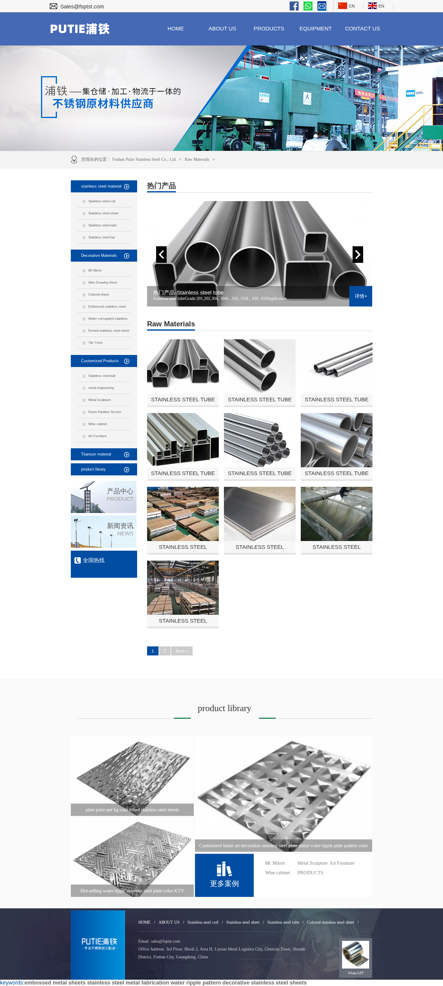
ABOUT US (222, 29)
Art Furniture (97, 436)
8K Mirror (95, 270)
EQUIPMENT (316, 29)
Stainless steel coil (101, 201)
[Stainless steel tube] (259, 253)
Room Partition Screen (104, 412)
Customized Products (100, 361)
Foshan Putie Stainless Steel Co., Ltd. (144, 159)
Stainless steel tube (102, 225)
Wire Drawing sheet (102, 282)
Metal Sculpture (99, 400)
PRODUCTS (269, 29)
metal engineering (101, 388)
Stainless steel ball (101, 376)
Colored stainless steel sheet (330, 922)
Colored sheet (98, 294)
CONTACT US (362, 29)
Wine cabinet (97, 424)
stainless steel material (101, 186)
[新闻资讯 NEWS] (104, 546)
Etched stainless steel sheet (108, 330)
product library (93, 469)
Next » (182, 651)
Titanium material (96, 454)
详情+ (361, 296)
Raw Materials (197, 159)
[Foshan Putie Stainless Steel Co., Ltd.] (98, 945)
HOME (176, 29)
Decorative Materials (99, 255)
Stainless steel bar (101, 237)
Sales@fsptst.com (82, 7)
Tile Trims (95, 342)
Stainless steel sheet (103, 213)
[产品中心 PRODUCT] (104, 511)
